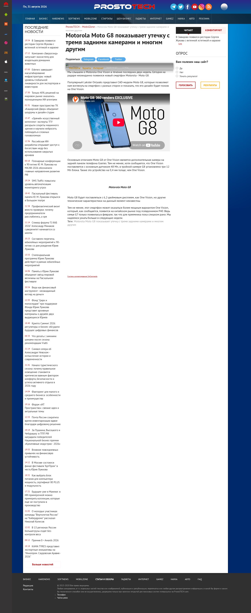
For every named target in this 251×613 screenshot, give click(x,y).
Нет (181, 72)
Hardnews (58, 18)
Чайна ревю (62, 598)
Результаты (210, 85)
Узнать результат (188, 76)
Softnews (74, 18)
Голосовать (186, 85)
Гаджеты (141, 18)
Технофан (61, 595)
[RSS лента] (208, 6)
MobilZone (90, 18)
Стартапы (107, 18)
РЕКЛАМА (204, 18)
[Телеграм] (173, 6)
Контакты (28, 589)
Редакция (28, 585)
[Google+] (201, 6)
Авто (192, 18)
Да (180, 68)
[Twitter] (180, 6)
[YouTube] (194, 6)
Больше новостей (42, 564)
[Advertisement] (119, 253)
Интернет (156, 18)
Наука (181, 18)
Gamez (169, 18)
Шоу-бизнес (124, 18)
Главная (30, 18)
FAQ (200, 579)
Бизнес (43, 18)
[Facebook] (187, 6)
